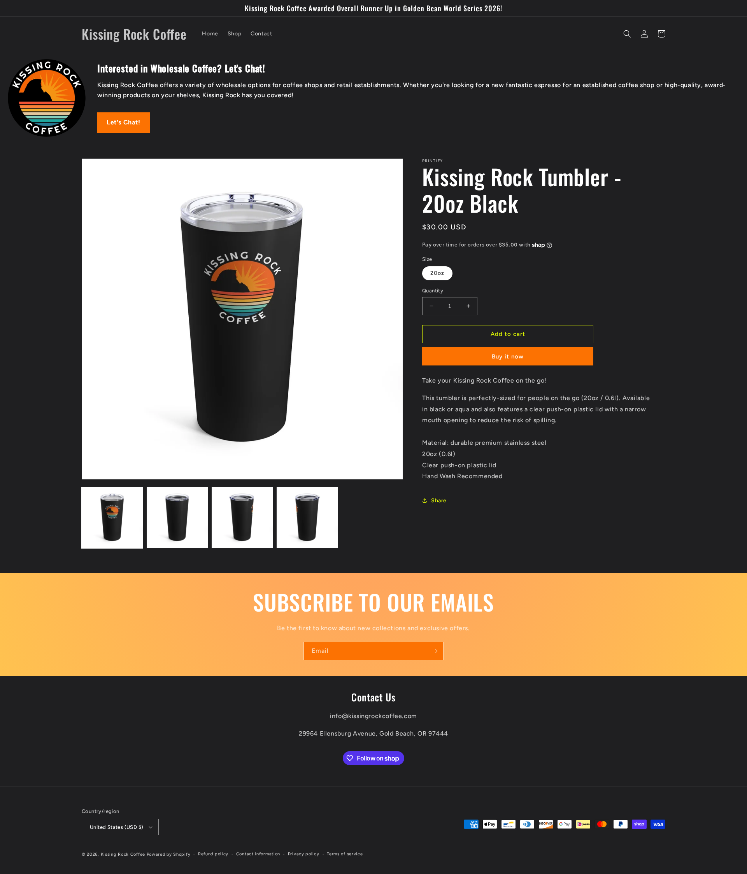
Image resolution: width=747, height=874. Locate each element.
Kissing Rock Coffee (123, 854)
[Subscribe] (434, 651)
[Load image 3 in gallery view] (242, 517)
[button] (627, 33)
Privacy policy (303, 854)
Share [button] (439, 500)
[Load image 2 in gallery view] (177, 517)
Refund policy (213, 854)
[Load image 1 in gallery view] (112, 517)
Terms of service (345, 854)
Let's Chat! (123, 122)
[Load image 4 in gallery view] (307, 517)
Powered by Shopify (169, 854)
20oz (437, 273)
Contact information (258, 854)
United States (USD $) (116, 827)
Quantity (432, 291)
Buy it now (508, 356)
